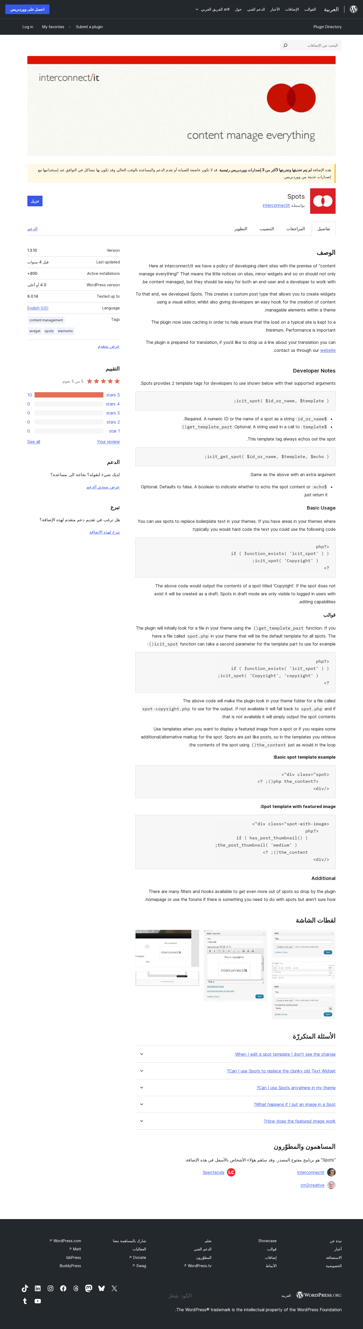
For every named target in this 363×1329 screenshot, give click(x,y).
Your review (108, 441)
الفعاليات (139, 1249)
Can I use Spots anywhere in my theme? (296, 1087)
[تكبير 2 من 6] (328, 969)
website (328, 350)
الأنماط (271, 1265)
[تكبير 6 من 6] (192, 978)
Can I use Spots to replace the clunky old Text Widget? (281, 1071)
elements (65, 331)
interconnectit (276, 205)
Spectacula (213, 1172)
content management (46, 320)
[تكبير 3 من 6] (328, 990)
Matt (75, 1249)
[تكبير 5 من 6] (192, 936)
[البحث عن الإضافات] (285, 45)
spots (49, 331)
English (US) (38, 308)
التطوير (240, 228)
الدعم (32, 228)
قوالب (272, 1249)
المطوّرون (204, 1257)
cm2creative (312, 1185)
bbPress (73, 1257)
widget (34, 331)
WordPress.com (65, 1240)
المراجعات (295, 228)
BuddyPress (70, 1265)
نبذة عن (336, 1240)
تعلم (208, 1240)
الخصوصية (334, 1265)
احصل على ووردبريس (27, 9)
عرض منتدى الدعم (103, 486)
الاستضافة (334, 1257)
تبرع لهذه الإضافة (104, 532)
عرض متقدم (109, 346)
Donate (137, 1257)
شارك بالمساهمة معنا (129, 1240)
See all (33, 441)
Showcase (267, 1240)
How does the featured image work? (300, 1121)
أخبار (338, 1249)
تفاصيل (323, 228)
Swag (139, 1265)
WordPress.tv (197, 1265)
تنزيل (35, 201)
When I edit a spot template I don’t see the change (285, 1054)
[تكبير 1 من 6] (328, 936)
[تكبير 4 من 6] (260, 936)
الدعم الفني (203, 1249)
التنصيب (267, 228)
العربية (286, 1295)
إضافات (271, 1257)
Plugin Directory (328, 26)
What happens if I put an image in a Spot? (295, 1104)
